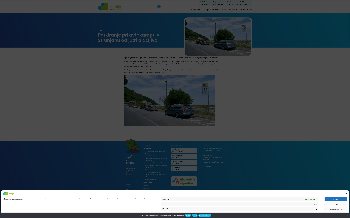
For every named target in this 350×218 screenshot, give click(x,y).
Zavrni (336, 204)
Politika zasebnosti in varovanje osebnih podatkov (17, 214)
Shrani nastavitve (335, 209)
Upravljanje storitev (340, 214)
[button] (346, 194)
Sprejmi (336, 199)
